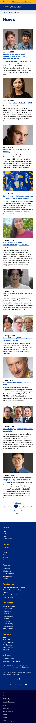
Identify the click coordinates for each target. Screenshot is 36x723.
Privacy (5, 714)
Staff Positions (7, 576)
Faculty (5, 552)
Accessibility (6, 708)
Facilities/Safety (8, 624)
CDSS (4, 705)
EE (3, 692)
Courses (5, 592)
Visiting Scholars (8, 629)
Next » (18, 513)
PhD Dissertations (8, 645)
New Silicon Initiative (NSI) (11, 661)
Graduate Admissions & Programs (13, 590)
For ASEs (6, 619)
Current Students (8, 597)
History (5, 531)
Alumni (5, 560)
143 (21, 510)
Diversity (5, 533)
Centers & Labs (7, 640)
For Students (7, 611)
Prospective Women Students (12, 595)
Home (5, 12)
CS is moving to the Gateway (21, 2)
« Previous (18, 503)
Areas (5, 637)
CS (3, 695)
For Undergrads (8, 616)
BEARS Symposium (9, 650)
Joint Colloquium (8, 647)
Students (5, 557)
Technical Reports (8, 642)
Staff (4, 555)
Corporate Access (8, 659)
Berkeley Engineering (9, 702)
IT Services (6, 621)
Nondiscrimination (8, 711)
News (10, 12)
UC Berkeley (6, 699)
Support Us (6, 568)
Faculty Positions (8, 573)
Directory (6, 547)
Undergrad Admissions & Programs (14, 587)
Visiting (5, 536)
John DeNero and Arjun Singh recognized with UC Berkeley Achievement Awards (14, 56)
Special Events (7, 538)
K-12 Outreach (7, 571)
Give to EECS (18, 679)
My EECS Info (7, 608)
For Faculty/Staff (8, 626)
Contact (5, 578)
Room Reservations (9, 606)
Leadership (6, 550)
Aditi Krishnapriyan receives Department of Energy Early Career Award (16, 245)
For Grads (6, 613)
